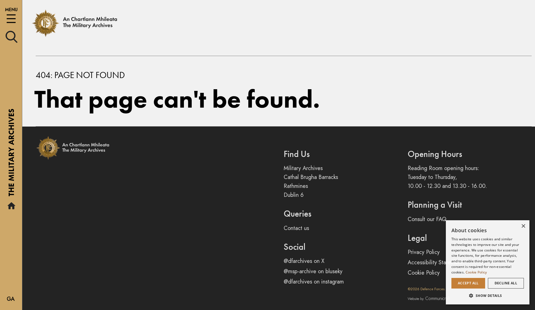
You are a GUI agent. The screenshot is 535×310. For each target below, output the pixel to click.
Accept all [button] (468, 283)
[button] (487, 295)
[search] (12, 36)
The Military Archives (11, 154)
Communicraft (429, 298)
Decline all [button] (506, 283)
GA (11, 299)
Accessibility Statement (435, 262)
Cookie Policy (424, 273)
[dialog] (487, 262)
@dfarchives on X (304, 261)
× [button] (523, 226)
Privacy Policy (424, 252)
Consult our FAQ (427, 219)
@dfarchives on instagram (314, 282)
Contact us (296, 228)
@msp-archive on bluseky (313, 271)
